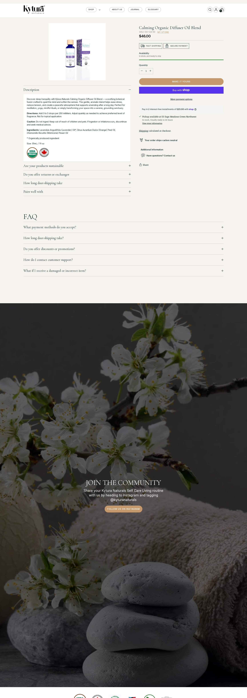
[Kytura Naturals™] (34, 9)
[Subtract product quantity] (141, 71)
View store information (152, 123)
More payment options (181, 99)
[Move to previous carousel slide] (214, 293)
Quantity (143, 65)
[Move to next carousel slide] (221, 293)
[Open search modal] (210, 9)
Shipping (143, 131)
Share (146, 165)
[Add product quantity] (150, 71)
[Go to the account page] (216, 9)
